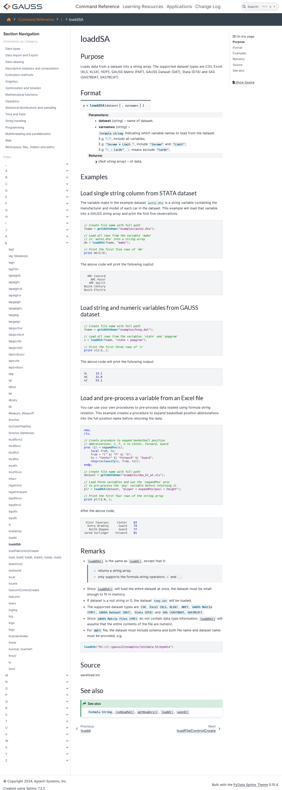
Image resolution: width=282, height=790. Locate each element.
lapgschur (16, 328)
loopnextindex (18, 636)
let (10, 393)
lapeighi (14, 282)
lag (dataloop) (18, 256)
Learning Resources (143, 6)
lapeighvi (15, 295)
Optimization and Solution (23, 88)
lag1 (11, 249)
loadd (13, 537)
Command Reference (97, 6)
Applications (179, 6)
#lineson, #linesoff (21, 413)
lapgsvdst (16, 347)
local (12, 577)
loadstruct (16, 564)
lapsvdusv (16, 367)
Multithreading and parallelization (28, 134)
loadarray (15, 531)
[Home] (9, 19)
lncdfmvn (15, 472)
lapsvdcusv (17, 354)
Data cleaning (14, 62)
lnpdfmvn (15, 498)
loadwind (15, 570)
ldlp (11, 374)
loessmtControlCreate (24, 590)
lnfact (12, 478)
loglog (13, 610)
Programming (14, 127)
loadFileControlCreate (23, 551)
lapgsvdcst (16, 334)
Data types (12, 48)
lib (10, 406)
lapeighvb (15, 288)
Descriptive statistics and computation (32, 68)
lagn (11, 262)
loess (12, 603)
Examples (239, 53)
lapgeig (14, 315)
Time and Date (15, 114)
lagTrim (14, 269)
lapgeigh (15, 302)
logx (12, 623)
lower (12, 642)
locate (13, 583)
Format (237, 47)
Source (237, 64)
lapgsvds (15, 341)
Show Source (244, 82)
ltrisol (12, 655)
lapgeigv (14, 321)
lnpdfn (13, 511)
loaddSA (15, 544)
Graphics (11, 81)
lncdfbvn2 (16, 439)
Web (8, 140)
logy (12, 629)
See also (238, 70)
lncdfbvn (15, 446)
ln (10, 524)
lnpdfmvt (15, 505)
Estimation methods (19, 75)
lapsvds (14, 360)
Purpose (239, 42)
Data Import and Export (21, 55)
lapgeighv (15, 308)
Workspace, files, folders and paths (30, 147)
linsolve (14, 419)
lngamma (15, 485)
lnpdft (13, 518)
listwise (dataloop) (21, 433)
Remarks (239, 59)
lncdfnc (14, 459)
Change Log (207, 6)
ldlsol (12, 387)
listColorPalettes (20, 426)
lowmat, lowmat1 (20, 649)
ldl (10, 380)
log (11, 616)
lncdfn (13, 465)
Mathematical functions (21, 94)
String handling (15, 121)
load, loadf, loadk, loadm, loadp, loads (35, 557)
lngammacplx (18, 492)
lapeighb (15, 275)
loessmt (14, 596)
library (13, 400)
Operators (12, 101)
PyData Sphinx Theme (250, 785)
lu (10, 662)
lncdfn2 (14, 452)
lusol (12, 668)
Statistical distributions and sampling (30, 107)
